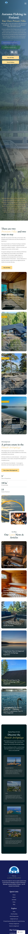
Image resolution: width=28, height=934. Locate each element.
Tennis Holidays (10, 62)
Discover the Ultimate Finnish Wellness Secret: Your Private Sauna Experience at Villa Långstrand (13, 591)
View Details (8, 310)
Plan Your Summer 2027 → (11, 47)
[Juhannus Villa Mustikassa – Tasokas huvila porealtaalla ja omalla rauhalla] (14, 614)
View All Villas (10, 57)
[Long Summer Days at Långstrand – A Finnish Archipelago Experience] (14, 644)
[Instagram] (16, 52)
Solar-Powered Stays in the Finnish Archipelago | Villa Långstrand (11, 682)
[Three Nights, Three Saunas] (14, 554)
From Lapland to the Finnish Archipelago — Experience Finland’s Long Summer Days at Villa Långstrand (13, 710)
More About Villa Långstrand (10, 470)
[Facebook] (12, 52)
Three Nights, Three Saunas (13, 565)
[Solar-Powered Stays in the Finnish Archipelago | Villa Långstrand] (14, 673)
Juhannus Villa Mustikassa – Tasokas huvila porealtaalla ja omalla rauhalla (12, 623)
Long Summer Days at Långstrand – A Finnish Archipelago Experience (13, 653)
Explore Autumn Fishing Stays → (10, 42)
